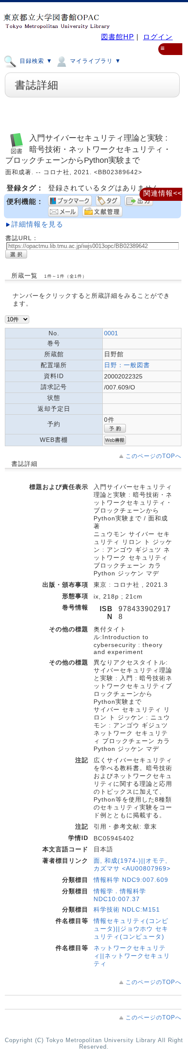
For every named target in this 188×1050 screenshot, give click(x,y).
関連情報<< (162, 193)
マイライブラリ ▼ (94, 61)
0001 (111, 333)
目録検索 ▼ (34, 61)
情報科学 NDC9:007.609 (131, 879)
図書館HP (117, 37)
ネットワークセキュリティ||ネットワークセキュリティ (132, 955)
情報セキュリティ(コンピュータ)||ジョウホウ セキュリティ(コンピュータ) (131, 928)
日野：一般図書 (127, 364)
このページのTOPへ (153, 456)
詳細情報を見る (37, 224)
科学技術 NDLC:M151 (127, 909)
